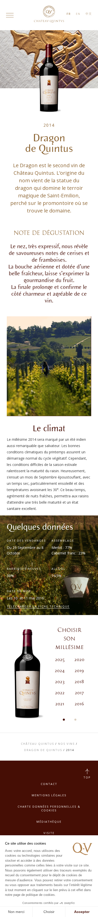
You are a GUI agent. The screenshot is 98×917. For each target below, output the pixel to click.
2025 (60, 660)
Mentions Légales (49, 795)
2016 (79, 704)
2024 (60, 671)
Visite (49, 833)
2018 (79, 682)
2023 (60, 682)
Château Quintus (37, 744)
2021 (59, 704)
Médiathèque (49, 821)
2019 (79, 671)
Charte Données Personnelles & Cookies (49, 808)
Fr (69, 14)
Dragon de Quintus (43, 750)
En (78, 14)
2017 (79, 693)
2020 (79, 660)
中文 (88, 14)
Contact (49, 784)
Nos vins (66, 744)
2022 (60, 693)
